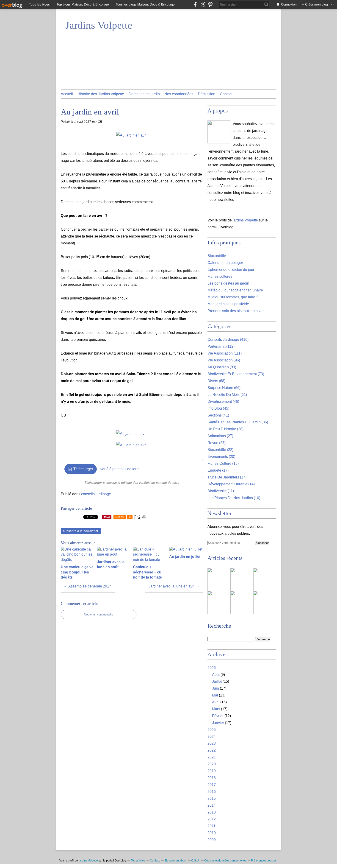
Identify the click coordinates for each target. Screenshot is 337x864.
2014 (211, 805)
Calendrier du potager (225, 263)
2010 (211, 833)
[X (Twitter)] (203, 4)
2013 (211, 812)
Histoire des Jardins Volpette (100, 94)
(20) (221, 457)
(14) (231, 484)
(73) (235, 374)
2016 (211, 792)
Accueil (67, 94)
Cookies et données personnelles (225, 860)
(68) (216, 381)
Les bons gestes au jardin (228, 283)
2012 (211, 819)
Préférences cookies (263, 860)
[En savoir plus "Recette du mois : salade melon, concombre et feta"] (218, 579)
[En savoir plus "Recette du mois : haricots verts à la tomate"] (241, 602)
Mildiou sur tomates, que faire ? (232, 297)
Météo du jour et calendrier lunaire (235, 290)
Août (216, 675)
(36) (237, 422)
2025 (211, 730)
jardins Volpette (245, 220)
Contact (226, 94)
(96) (223, 360)
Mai (215, 695)
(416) (228, 339)
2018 (211, 778)
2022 (211, 750)
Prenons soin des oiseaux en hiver (235, 311)
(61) (227, 395)
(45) (218, 408)
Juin (215, 688)
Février (218, 716)
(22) (220, 450)
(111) (224, 353)
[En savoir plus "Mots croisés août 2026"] (218, 602)
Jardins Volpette (98, 25)
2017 (211, 785)
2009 (211, 840)
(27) (220, 436)
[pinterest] (210, 4)
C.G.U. (195, 860)
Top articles (138, 860)
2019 (211, 771)
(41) (218, 415)
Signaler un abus (175, 860)
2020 (211, 764)
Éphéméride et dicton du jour (230, 269)
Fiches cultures (219, 276)
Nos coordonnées (178, 94)
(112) (221, 346)
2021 (211, 757)
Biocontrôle (216, 256)
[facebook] (195, 4)
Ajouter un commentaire (98, 614)
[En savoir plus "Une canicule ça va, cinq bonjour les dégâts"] (241, 579)
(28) (225, 429)
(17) (218, 470)
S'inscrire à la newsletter (80, 531)
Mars (216, 709)
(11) (220, 491)
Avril (215, 702)
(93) (221, 367)
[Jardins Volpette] (218, 131)
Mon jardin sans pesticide (228, 304)
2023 (211, 743)
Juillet (217, 681)
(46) (223, 401)
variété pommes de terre (120, 469)
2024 (211, 736)
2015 (211, 798)
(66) (223, 388)
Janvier (218, 723)
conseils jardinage (96, 494)
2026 (211, 668)
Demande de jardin (144, 94)
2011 (211, 826)
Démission (206, 94)
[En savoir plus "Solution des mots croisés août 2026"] (264, 579)
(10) (233, 498)
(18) (223, 463)
